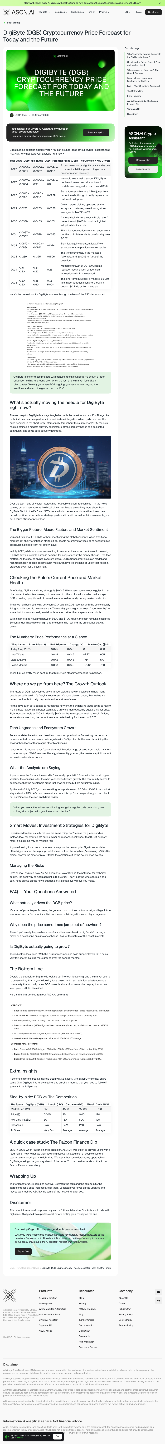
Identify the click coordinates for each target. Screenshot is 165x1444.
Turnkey (91, 12)
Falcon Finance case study (25, 1165)
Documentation (86, 1325)
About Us (123, 1298)
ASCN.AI (14, 153)
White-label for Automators (52, 1309)
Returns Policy (126, 1325)
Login (138, 12)
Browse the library (131, 3)
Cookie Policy (125, 1320)
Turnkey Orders (86, 1320)
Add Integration (86, 1341)
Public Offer (125, 1309)
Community (84, 1336)
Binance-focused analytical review (38, 797)
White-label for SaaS (49, 1314)
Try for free (23, 1251)
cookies (20, 1437)
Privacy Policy (126, 1314)
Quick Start (84, 1330)
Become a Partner (88, 1347)
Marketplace (77, 12)
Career (122, 1303)
